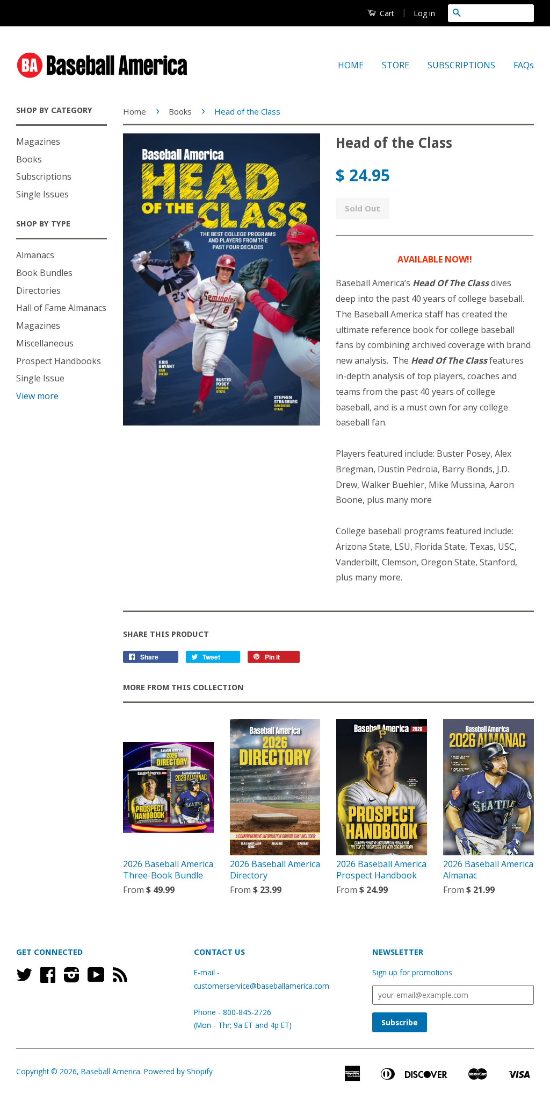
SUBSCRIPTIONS (461, 65)
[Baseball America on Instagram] (71, 978)
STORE (395, 65)
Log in (424, 13)
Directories (38, 290)
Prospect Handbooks (58, 361)
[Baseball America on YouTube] (96, 978)
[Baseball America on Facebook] (48, 978)
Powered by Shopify (178, 1071)
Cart (386, 13)
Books (29, 159)
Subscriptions (43, 176)
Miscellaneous (45, 343)
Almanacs (35, 255)
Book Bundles (44, 273)
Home (134, 111)
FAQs (523, 65)
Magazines (38, 141)
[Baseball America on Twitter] (24, 978)
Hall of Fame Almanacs (61, 308)
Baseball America (110, 1071)
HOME (351, 65)
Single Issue (40, 378)
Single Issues (42, 194)
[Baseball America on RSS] (120, 978)
